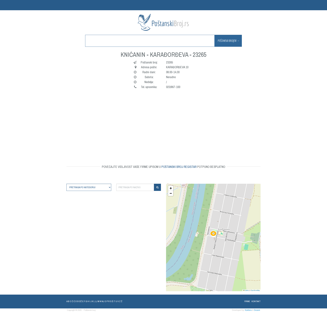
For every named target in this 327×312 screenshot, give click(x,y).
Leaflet (246, 290)
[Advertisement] (168, 122)
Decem (257, 310)
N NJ (102, 301)
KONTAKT (256, 301)
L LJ (95, 301)
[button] (213, 234)
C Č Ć (72, 301)
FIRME (247, 301)
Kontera (248, 310)
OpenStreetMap (255, 290)
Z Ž (120, 301)
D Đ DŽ (78, 301)
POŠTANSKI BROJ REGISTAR (179, 167)
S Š (111, 301)
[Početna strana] (163, 22)
